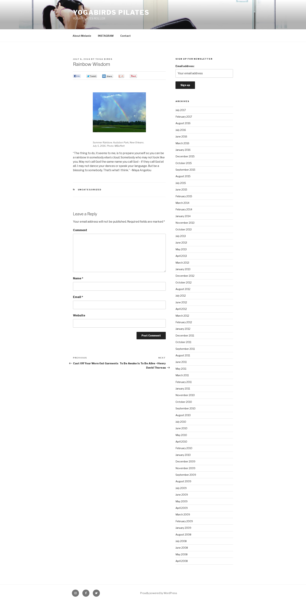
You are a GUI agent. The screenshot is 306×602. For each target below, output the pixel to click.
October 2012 (183, 282)
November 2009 (185, 468)
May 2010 (181, 435)
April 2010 (181, 441)
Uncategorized (90, 189)
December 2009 (185, 461)
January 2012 (182, 328)
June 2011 (181, 361)
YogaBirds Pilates (111, 12)
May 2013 (181, 249)
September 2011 (185, 348)
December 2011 (184, 335)
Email (78, 297)
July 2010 (180, 421)
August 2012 (182, 289)
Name (78, 278)
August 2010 (183, 415)
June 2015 (181, 189)
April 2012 (181, 308)
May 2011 (180, 368)
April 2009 (181, 507)
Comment (80, 230)
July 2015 (180, 182)
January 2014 (183, 216)
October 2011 (183, 342)
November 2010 (185, 395)
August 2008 (183, 534)
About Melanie (82, 35)
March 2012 (182, 315)
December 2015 (185, 156)
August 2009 (183, 481)
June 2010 (181, 428)
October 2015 (183, 163)
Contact (125, 35)
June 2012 (181, 302)
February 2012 (183, 322)
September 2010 (185, 408)
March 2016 (182, 143)
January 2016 (183, 149)
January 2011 (182, 388)
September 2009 (185, 474)
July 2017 (180, 110)
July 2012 (180, 295)
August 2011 (182, 355)
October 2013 (183, 229)
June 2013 (181, 242)
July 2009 (181, 488)
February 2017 (183, 116)
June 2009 (181, 494)
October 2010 (183, 401)
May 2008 (181, 554)
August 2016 (183, 123)
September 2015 (185, 169)
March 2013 (182, 262)
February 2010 (183, 448)
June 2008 (181, 547)
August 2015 (183, 176)
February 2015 (183, 196)
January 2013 (182, 269)
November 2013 (184, 222)
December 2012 (184, 275)
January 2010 (183, 454)
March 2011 (182, 375)
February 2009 (184, 521)
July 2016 (180, 129)
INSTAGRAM (106, 35)
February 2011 (183, 381)
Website (79, 315)
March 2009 (182, 514)
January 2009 (183, 527)
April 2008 (181, 560)
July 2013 (180, 236)
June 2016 (181, 136)
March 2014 (182, 202)
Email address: (184, 66)
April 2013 (181, 255)
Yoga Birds (103, 59)
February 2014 (183, 209)
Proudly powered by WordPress (158, 593)
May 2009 (181, 501)
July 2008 (181, 541)
